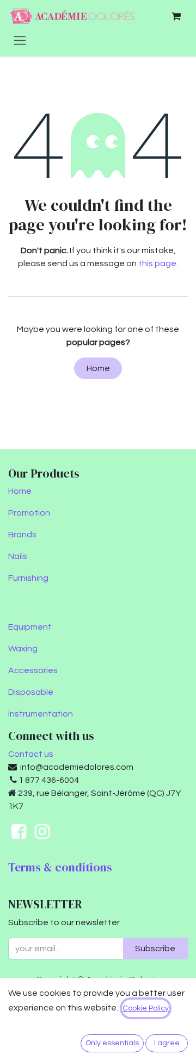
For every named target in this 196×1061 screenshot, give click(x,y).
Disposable (30, 692)
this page (157, 263)
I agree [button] (167, 1043)
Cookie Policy (145, 1008)
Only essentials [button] (112, 1043)
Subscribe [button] (155, 948)
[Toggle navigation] (20, 40)
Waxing (23, 648)
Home (98, 368)
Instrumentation (40, 714)
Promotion (29, 512)
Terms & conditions (60, 867)
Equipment (30, 627)
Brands (22, 534)
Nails (17, 556)
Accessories (33, 670)
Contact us (30, 754)
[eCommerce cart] (176, 16)
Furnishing (28, 578)
